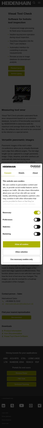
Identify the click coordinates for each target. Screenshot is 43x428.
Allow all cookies (21, 244)
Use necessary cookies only (21, 259)
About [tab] (35, 173)
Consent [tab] (7, 173)
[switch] (37, 220)
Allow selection (21, 252)
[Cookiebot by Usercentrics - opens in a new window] (30, 166)
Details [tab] (21, 173)
